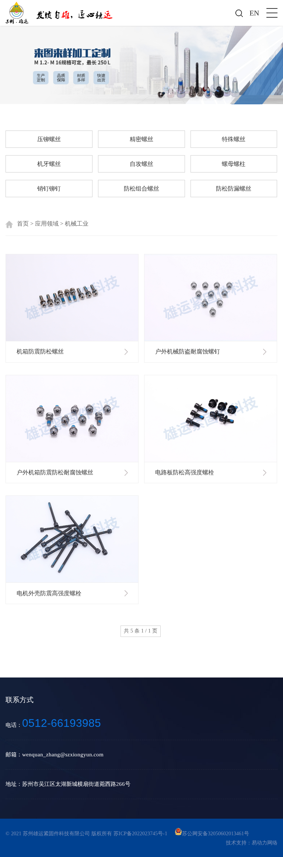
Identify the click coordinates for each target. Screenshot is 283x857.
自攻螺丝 (141, 164)
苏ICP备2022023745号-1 (141, 833)
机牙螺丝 (49, 164)
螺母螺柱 (233, 164)
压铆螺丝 (49, 139)
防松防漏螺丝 (233, 188)
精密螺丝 (141, 139)
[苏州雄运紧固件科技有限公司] (60, 12)
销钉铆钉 (49, 188)
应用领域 (47, 223)
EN (254, 13)
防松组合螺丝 (141, 188)
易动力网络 (264, 843)
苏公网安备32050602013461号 (215, 833)
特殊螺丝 (233, 139)
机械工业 (76, 223)
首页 (23, 223)
